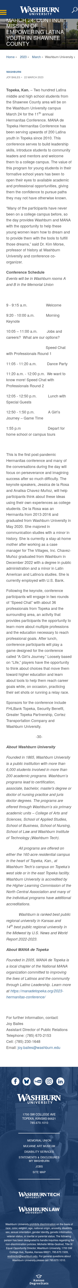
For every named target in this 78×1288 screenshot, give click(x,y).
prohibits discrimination (43, 1224)
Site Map (39, 1172)
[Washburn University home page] (39, 10)
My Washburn (39, 1161)
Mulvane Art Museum (39, 1146)
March (36, 57)
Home (10, 57)
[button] (75, 10)
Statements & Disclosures (39, 1157)
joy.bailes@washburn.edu (39, 1047)
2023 (23, 57)
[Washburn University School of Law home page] (39, 1210)
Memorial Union (39, 1140)
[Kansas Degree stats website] (39, 1281)
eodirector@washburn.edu (22, 1256)
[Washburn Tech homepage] (39, 1195)
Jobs (39, 1166)
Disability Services (39, 1152)
